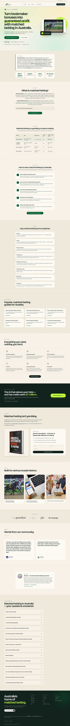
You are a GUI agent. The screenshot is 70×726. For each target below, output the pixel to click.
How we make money (58, 700)
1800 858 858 (29, 716)
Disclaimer (56, 698)
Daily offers (32, 700)
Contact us (44, 698)
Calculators (32, 702)
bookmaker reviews (39, 103)
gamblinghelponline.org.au (37, 716)
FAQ (43, 700)
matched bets (7, 421)
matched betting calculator (20, 103)
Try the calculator (24, 37)
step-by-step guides (29, 103)
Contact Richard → (34, 579)
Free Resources (38, 4)
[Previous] (5, 535)
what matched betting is (27, 102)
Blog (29, 4)
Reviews (32, 4)
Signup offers (33, 698)
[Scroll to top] (68, 724)
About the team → (27, 579)
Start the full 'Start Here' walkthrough (34, 213)
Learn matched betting (60, 4)
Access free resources (34, 376)
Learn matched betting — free (11, 37)
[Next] (8, 535)
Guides (25, 4)
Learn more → (41, 177)
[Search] (55, 4)
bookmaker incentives (17, 423)
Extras (44, 702)
